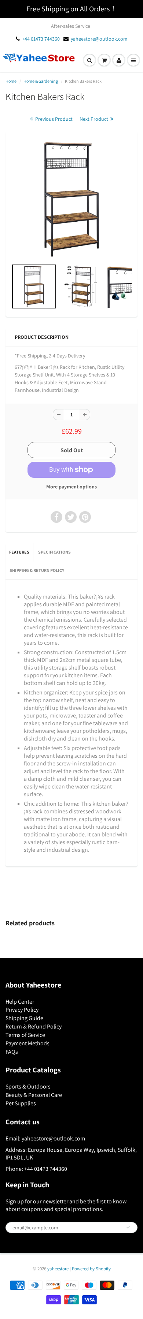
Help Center (20, 1001)
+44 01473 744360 (41, 38)
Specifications (54, 552)
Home (11, 81)
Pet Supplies (21, 1103)
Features (19, 552)
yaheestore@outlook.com (99, 38)
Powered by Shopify (91, 1269)
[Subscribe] (128, 1227)
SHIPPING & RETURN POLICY (37, 570)
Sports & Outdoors (28, 1086)
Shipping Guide (24, 1018)
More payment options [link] (71, 486)
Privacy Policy (22, 1009)
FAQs (12, 1052)
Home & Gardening (40, 81)
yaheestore (58, 1269)
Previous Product (53, 119)
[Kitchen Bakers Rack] (71, 199)
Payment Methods (28, 1043)
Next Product (94, 119)
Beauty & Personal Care (34, 1095)
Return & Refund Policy (34, 1026)
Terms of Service (25, 1035)
